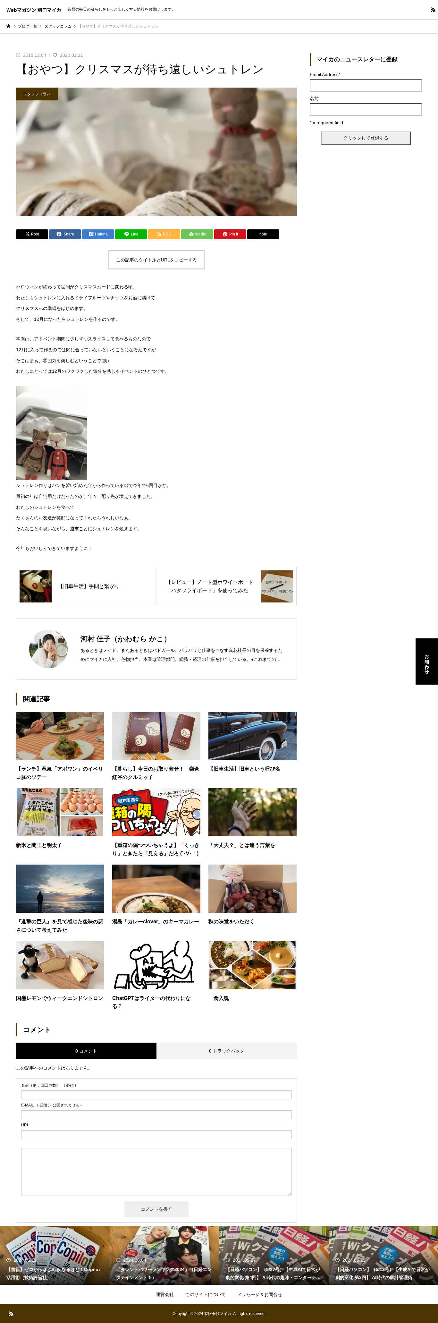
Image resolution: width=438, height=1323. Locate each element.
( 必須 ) (48, 1085)
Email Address (325, 74)
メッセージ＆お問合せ (259, 1294)
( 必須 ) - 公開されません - (51, 1105)
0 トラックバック (226, 1051)
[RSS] (433, 9)
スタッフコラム (36, 94)
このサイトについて (205, 1294)
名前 (314, 98)
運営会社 (165, 1294)
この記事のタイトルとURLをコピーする (156, 259)
